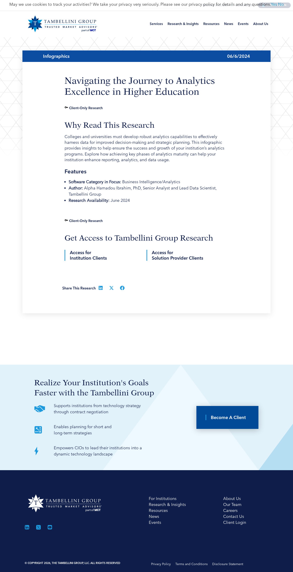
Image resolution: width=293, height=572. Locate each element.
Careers (230, 510)
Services (156, 23)
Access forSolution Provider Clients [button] (177, 255)
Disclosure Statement (227, 564)
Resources (211, 23)
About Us (260, 23)
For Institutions (162, 498)
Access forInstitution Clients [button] (88, 255)
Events (243, 23)
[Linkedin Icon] (27, 527)
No (281, 4)
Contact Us (233, 516)
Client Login (234, 522)
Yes (274, 4)
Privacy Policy (161, 564)
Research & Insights (183, 23)
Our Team (232, 504)
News (228, 23)
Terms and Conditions (191, 564)
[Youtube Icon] (50, 527)
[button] (101, 288)
